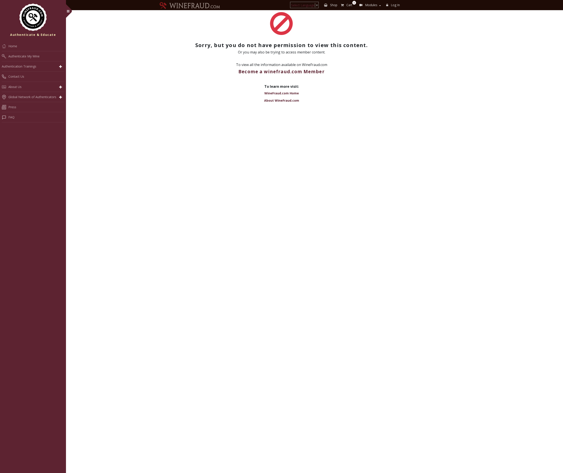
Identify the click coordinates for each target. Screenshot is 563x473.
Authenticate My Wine (24, 56)
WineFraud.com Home (281, 93)
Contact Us (16, 76)
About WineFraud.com (281, 100)
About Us (15, 87)
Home (12, 46)
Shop (333, 5)
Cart (349, 4)
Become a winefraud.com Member (281, 71)
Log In (395, 5)
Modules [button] (370, 5)
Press (12, 107)
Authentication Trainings (19, 66)
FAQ (11, 117)
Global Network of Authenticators (32, 97)
